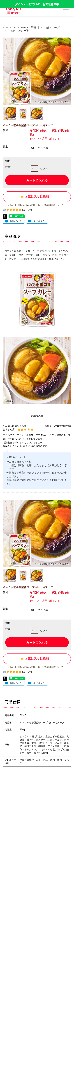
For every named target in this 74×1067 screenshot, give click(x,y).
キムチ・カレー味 (18, 30)
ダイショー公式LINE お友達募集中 (37, 4)
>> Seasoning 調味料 (26, 27)
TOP (5, 27)
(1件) (29, 210)
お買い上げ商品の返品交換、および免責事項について (35, 205)
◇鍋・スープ (52, 27)
